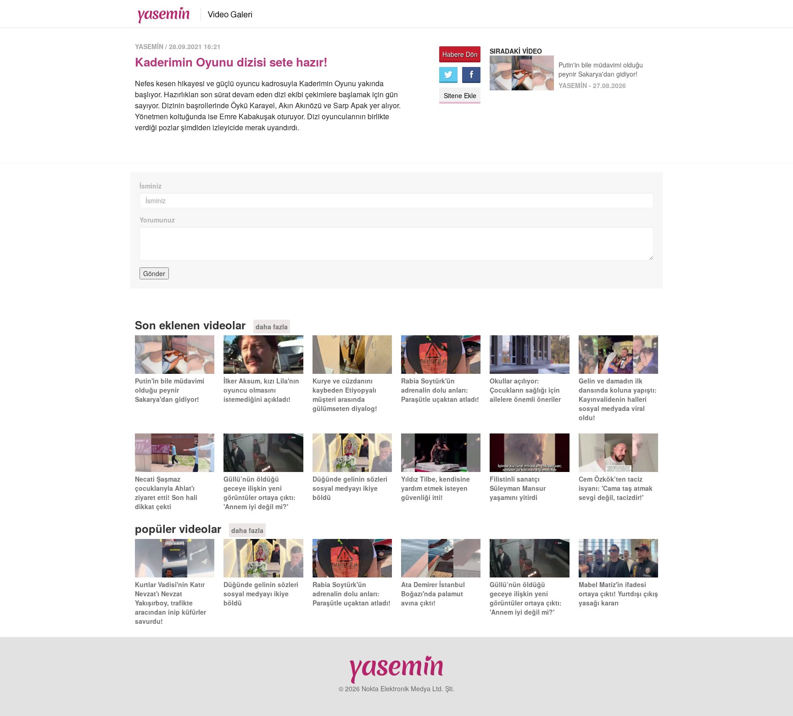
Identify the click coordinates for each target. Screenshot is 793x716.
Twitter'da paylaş (448, 75)
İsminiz (151, 185)
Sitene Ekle (460, 95)
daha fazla (272, 326)
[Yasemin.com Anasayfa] (160, 12)
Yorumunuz (157, 219)
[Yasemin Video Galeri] (224, 12)
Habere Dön (460, 54)
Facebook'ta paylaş (471, 75)
